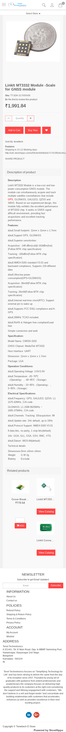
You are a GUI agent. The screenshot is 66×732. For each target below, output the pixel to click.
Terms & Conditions (16, 618)
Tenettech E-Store (25, 726)
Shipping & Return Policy (18, 614)
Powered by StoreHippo (48, 730)
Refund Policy (13, 610)
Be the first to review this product (21, 99)
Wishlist (10, 636)
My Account (12, 632)
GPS (10, 199)
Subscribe (56, 585)
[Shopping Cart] (60, 6)
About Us (11, 596)
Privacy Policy (13, 622)
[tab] (44, 5)
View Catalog (46, 511)
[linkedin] (29, 714)
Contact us (11, 600)
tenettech (18, 141)
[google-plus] (36, 714)
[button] (33, 13)
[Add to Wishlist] (46, 130)
